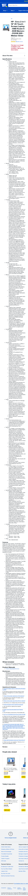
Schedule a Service (23, 851)
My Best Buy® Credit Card (7, 866)
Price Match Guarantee (6, 853)
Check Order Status (5, 846)
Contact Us (21, 860)
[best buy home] (4, 5)
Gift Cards (3, 860)
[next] (24, 767)
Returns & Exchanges (6, 851)
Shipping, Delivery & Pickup (7, 849)
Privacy (14, 887)
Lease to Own (4, 871)
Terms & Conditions (9, 888)
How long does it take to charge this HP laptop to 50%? (13, 689)
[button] (5, 10)
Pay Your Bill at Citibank (6, 868)
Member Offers (22, 871)
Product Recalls (4, 856)
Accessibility (3, 887)
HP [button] (11, 18)
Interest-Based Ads (19, 888)
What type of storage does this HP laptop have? (12, 710)
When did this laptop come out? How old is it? (14, 740)
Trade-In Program (5, 858)
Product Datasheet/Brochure (12, 668)
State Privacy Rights (24, 888)
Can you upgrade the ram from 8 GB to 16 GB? (14, 714)
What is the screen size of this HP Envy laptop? (14, 700)
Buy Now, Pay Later (5, 873)
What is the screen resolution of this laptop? (14, 696)
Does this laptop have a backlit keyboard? (13, 704)
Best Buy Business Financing (7, 875)
